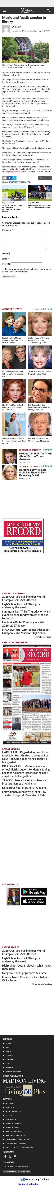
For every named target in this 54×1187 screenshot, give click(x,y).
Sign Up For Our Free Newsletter (20, 1147)
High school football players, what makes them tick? (27, 967)
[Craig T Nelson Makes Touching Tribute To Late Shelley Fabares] (14, 324)
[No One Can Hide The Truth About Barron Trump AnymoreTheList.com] (9, 456)
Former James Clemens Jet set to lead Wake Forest (25, 978)
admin (18, 26)
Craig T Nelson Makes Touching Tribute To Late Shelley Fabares (12, 340)
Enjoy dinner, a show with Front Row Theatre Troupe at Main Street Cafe (24, 793)
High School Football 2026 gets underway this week (39, 206)
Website (6, 263)
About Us (10, 1103)
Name (5, 253)
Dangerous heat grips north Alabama (24, 787)
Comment (7, 230)
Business (9, 1067)
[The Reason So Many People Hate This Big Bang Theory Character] (40, 391)
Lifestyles (10, 1059)
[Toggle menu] (4, 10)
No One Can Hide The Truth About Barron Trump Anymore (35, 457)
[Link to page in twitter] (14, 178)
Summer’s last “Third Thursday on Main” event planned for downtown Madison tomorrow (26, 615)
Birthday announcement (16, 1135)
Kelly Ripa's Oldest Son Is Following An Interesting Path (13, 373)
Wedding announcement (16, 1143)
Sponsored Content (14, 1071)
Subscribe (10, 1107)
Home (8, 1043)
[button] (48, 10)
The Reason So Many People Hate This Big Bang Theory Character (39, 407)
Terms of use (11, 1119)
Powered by (38, 450)
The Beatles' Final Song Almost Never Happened (38, 439)
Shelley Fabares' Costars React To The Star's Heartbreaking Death (38, 340)
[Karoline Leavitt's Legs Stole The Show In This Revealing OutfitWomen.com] (9, 472)
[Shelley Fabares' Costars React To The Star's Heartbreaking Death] (40, 324)
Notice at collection (28, 1184)
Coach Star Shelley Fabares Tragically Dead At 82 (39, 372)
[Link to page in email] (4, 178)
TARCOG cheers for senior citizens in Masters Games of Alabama (24, 781)
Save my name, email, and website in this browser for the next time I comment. (27, 270)
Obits (8, 1063)
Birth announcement (14, 1131)
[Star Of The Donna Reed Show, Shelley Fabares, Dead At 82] (14, 391)
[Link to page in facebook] (9, 178)
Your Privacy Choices (37, 1179)
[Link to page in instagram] (15, 1156)
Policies (9, 1115)
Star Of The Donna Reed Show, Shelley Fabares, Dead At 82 (12, 407)
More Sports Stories (41, 984)
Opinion (9, 1055)
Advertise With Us (13, 1111)
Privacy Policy (11, 1171)
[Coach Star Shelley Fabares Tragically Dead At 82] (40, 357)
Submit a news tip (13, 1123)
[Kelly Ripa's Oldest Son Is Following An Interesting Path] (14, 357)
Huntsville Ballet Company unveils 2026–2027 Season (23, 624)
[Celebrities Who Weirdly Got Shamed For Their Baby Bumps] (14, 424)
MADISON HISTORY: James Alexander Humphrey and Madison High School (26, 631)
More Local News (43, 637)
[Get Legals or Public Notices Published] (23, 552)
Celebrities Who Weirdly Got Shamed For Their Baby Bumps (14, 440)
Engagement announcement (17, 1139)
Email (5, 258)
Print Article (45, 178)
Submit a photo (12, 1127)
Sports (8, 1051)
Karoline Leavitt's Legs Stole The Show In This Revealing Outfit (32, 474)
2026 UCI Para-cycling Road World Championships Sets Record (12, 208)
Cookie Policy (25, 1171)
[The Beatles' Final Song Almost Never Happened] (40, 424)
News (8, 1047)
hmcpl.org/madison (13, 171)
